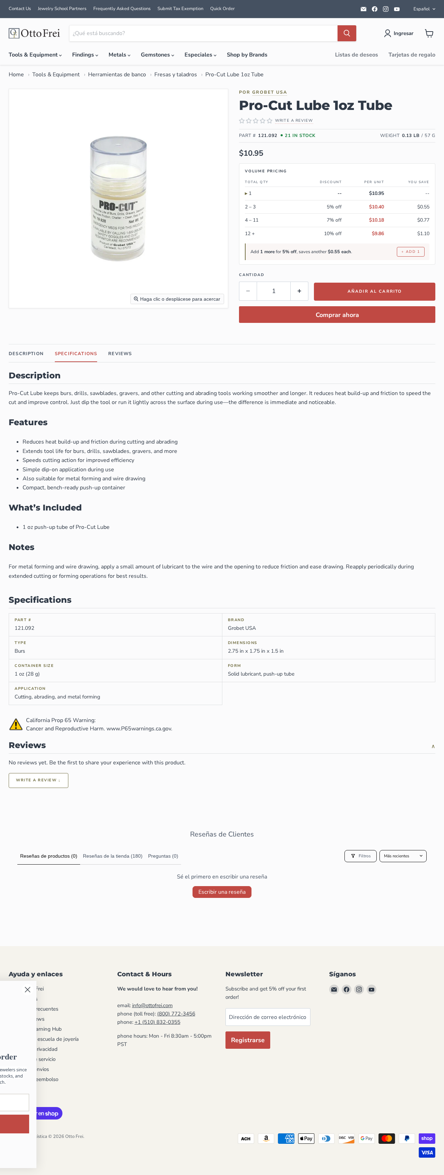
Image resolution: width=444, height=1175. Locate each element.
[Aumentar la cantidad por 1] (299, 291)
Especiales (199, 55)
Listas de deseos (356, 55)
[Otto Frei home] (35, 33)
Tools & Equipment (34, 55)
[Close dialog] (269, 990)
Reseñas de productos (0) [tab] (48, 856)
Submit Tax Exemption (180, 9)
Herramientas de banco (117, 74)
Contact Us (20, 9)
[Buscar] (347, 33)
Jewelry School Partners (62, 9)
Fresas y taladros (175, 74)
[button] (400, 33)
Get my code (210, 1124)
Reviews (120, 354)
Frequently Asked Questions (122, 9)
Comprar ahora (337, 315)
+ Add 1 (410, 251)
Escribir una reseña (222, 892)
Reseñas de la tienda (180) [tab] (113, 856)
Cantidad (251, 274)
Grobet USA (269, 92)
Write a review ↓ (38, 780)
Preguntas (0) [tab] (163, 856)
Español (421, 9)
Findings (83, 55)
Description (26, 354)
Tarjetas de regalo (411, 55)
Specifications (76, 354)
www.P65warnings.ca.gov (138, 728)
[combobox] (203, 33)
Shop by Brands (247, 55)
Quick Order (222, 9)
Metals (118, 55)
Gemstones (156, 55)
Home (16, 74)
